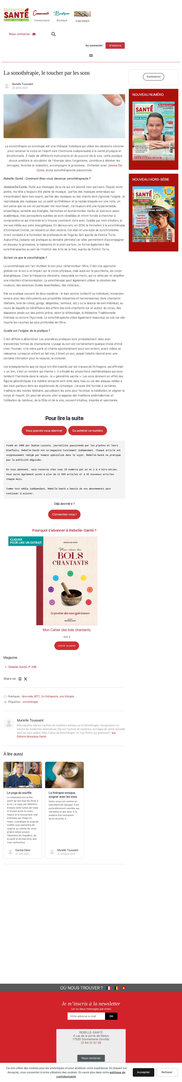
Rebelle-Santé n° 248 (22, 667)
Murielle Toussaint (22, 84)
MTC (37, 696)
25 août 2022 (20, 87)
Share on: (10, 678)
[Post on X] (25, 679)
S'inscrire (115, 45)
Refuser (167, 1072)
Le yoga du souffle (19, 793)
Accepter (143, 1072)
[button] (91, 55)
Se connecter (94, 45)
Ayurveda (27, 696)
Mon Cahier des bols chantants (66, 630)
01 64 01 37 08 (91, 1042)
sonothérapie (30, 701)
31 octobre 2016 (66, 853)
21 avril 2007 (22, 853)
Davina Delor (22, 850)
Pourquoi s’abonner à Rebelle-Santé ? (64, 530)
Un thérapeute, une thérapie (57, 696)
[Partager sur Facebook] (20, 679)
